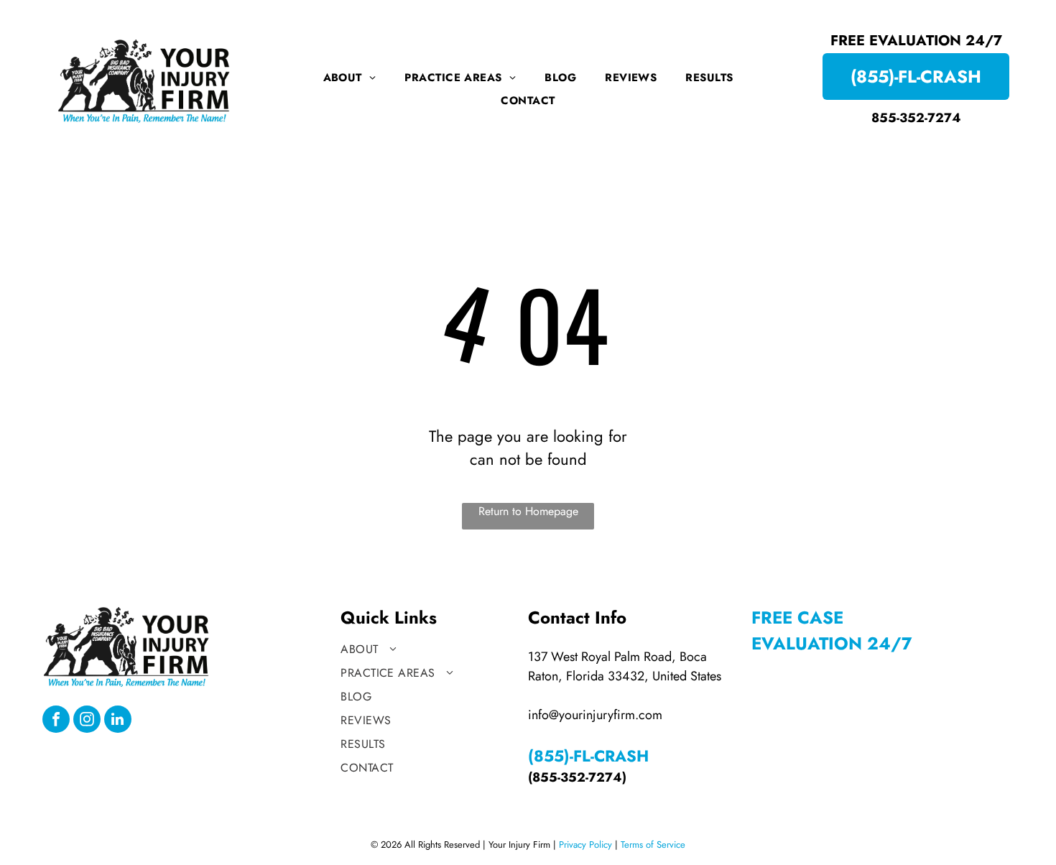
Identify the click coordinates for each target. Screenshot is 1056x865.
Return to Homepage (528, 511)
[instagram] (87, 721)
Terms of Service (653, 844)
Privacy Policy (585, 844)
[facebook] (56, 721)
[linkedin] (117, 721)
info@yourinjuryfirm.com (595, 715)
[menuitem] (350, 77)
